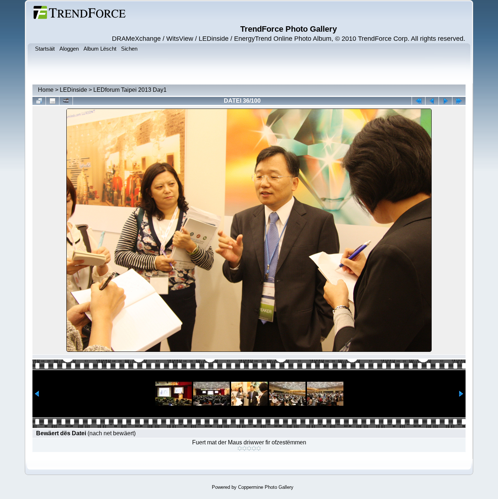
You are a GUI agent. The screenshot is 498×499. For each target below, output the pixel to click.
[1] (239, 448)
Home (46, 90)
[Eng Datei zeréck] (445, 101)
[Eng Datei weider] (432, 101)
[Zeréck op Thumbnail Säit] (39, 101)
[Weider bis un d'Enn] (459, 101)
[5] (258, 448)
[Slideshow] (66, 101)
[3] (249, 448)
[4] (254, 448)
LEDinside (73, 90)
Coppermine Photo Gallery (265, 487)
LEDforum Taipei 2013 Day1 (130, 90)
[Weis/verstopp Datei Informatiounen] (52, 101)
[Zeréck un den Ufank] (418, 101)
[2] (244, 448)
